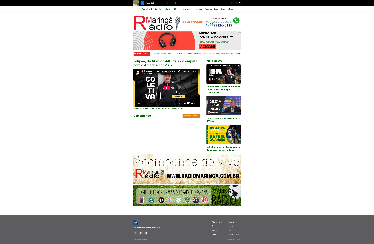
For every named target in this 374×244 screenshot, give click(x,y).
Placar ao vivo (186, 9)
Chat (222, 9)
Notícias (167, 9)
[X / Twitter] (232, 3)
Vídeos (175, 9)
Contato (158, 9)
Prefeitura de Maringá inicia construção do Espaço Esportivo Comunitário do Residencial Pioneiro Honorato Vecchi (230, 54)
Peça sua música (211, 9)
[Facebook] (239, 3)
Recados (198, 9)
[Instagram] (236, 3)
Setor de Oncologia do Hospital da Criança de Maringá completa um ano (155, 54)
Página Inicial (147, 9)
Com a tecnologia (231, 239)
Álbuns (230, 9)
